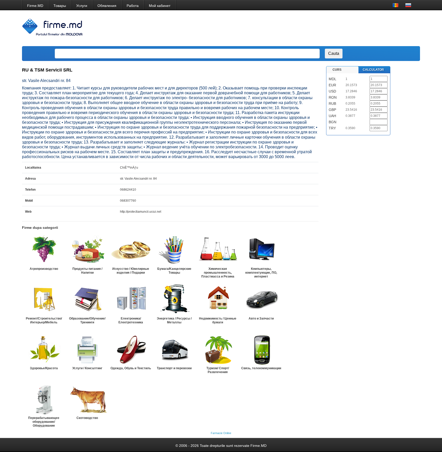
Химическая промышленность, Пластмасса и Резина (217, 272)
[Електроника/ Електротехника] (130, 300)
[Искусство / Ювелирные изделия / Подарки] (130, 250)
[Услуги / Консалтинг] (87, 349)
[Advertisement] (323, 28)
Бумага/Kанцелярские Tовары (174, 270)
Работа (133, 6)
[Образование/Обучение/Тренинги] (87, 300)
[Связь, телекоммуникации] (261, 349)
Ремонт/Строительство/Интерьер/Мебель (44, 320)
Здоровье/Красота (44, 368)
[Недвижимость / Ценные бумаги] (217, 300)
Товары (59, 6)
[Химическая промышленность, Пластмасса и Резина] (217, 250)
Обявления (106, 6)
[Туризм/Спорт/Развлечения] (217, 349)
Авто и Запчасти (261, 318)
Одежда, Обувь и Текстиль (130, 368)
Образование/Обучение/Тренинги (87, 320)
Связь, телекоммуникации (261, 368)
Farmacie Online (221, 433)
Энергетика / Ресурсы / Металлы (174, 320)
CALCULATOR (373, 69)
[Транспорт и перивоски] (174, 349)
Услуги (81, 6)
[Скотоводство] (87, 399)
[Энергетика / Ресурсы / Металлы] (174, 300)
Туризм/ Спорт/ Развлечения (217, 370)
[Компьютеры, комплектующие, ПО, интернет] (261, 250)
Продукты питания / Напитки (87, 270)
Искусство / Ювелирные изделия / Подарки (130, 270)
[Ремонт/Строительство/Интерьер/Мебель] (43, 300)
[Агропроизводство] (43, 250)
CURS (337, 69)
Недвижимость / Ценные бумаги (217, 320)
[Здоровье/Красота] (43, 349)
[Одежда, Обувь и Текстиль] (130, 349)
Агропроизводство (44, 269)
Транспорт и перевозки (174, 368)
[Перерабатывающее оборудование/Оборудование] (43, 399)
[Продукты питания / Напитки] (87, 250)
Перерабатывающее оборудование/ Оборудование (43, 421)
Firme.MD (35, 6)
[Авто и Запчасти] (261, 300)
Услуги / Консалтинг (87, 368)
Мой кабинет (159, 6)
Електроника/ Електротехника (130, 320)
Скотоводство (87, 418)
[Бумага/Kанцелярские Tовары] (174, 250)
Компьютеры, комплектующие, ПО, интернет (261, 272)
